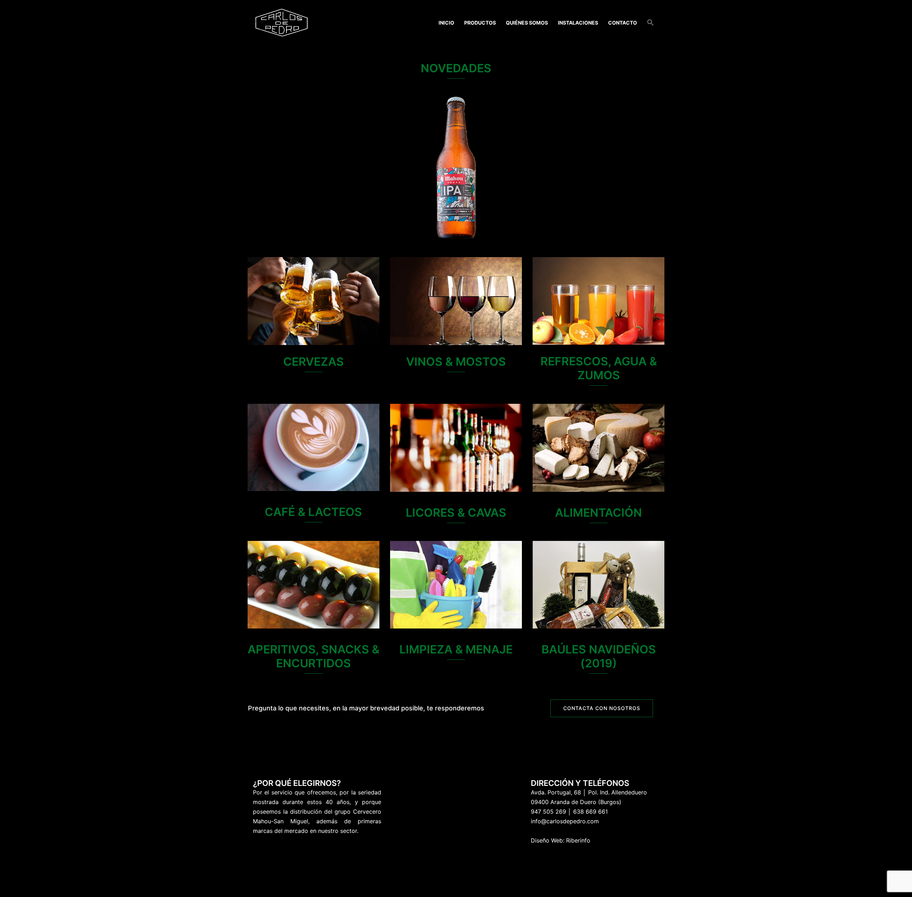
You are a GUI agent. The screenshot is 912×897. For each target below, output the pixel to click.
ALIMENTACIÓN (598, 513)
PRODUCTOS (480, 23)
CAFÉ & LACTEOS (313, 512)
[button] (650, 23)
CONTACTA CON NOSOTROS (601, 708)
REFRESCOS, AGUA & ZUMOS (598, 368)
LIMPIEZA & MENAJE (456, 649)
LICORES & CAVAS (456, 513)
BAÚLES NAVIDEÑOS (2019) (599, 656)
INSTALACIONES (578, 23)
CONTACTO (622, 23)
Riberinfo (578, 840)
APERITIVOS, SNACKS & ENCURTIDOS (313, 656)
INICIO (446, 23)
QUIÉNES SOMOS (527, 23)
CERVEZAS (313, 362)
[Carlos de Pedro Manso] (281, 22)
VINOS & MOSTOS (456, 362)
